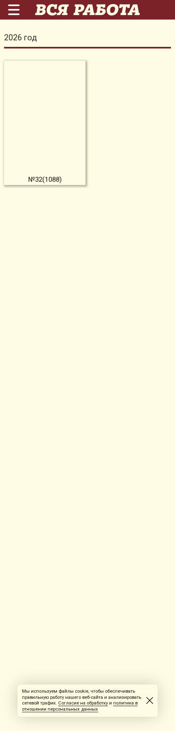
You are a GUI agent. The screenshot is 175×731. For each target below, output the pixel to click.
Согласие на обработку (83, 703)
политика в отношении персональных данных (80, 706)
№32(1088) (45, 179)
